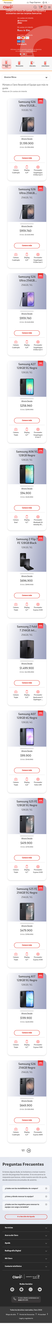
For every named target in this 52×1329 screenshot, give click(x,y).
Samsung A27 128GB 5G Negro (27, 366)
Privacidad (42, 1315)
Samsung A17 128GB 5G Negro (27, 978)
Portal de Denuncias (26, 1315)
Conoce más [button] (27, 158)
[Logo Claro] (8, 7)
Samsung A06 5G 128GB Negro (27, 453)
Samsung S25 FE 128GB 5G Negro (27, 803)
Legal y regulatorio (26, 1318)
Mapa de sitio (11, 1315)
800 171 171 (23, 1300)
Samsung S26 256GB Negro (27, 1066)
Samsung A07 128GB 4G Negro (27, 716)
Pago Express (35, 2)
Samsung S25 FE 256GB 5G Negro (27, 891)
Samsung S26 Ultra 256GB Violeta (27, 279)
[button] (40, 7)
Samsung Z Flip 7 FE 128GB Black (27, 541)
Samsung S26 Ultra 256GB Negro (27, 191)
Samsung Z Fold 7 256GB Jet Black (27, 629)
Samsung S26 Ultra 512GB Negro (27, 104)
